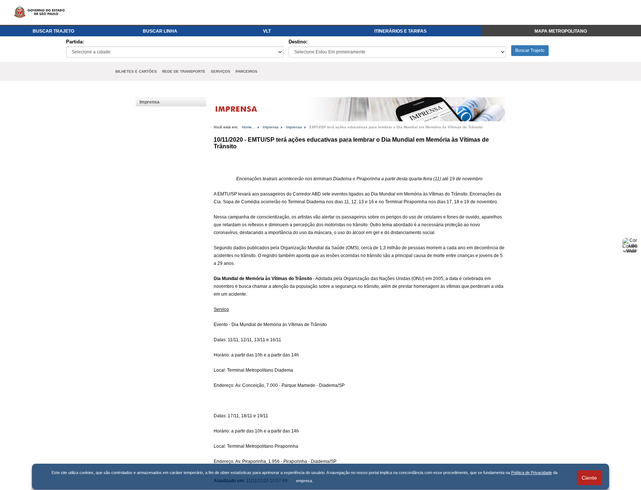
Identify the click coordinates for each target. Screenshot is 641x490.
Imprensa (149, 102)
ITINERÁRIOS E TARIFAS (400, 31)
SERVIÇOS (220, 71)
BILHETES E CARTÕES (136, 71)
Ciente (589, 478)
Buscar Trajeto (530, 50)
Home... (248, 127)
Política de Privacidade (531, 472)
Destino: (298, 42)
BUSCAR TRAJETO (53, 31)
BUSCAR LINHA (160, 31)
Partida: (75, 42)
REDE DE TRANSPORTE (184, 71)
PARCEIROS (246, 71)
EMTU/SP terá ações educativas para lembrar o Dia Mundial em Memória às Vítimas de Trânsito (396, 127)
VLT (267, 31)
